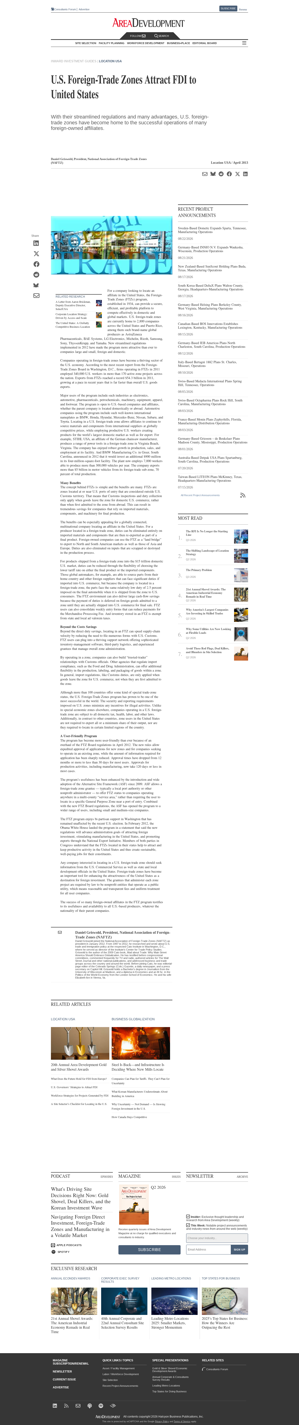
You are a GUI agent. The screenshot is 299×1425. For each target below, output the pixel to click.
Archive (242, 1176)
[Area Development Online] (108, 1416)
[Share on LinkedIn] (38, 244)
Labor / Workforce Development (121, 1374)
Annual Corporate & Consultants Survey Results (170, 1378)
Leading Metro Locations (166, 1385)
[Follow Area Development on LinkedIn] (56, 1406)
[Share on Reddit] (38, 275)
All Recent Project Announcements (200, 495)
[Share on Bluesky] (38, 286)
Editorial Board (204, 43)
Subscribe (228, 8)
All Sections (244, 43)
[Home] (79, 1406)
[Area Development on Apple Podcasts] (90, 1406)
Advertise (84, 9)
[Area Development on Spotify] (101, 1406)
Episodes (107, 1176)
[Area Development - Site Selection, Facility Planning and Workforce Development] (150, 22)
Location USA (110, 61)
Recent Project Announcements (120, 1385)
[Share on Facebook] (38, 265)
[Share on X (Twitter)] (38, 254)
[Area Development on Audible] (113, 1406)
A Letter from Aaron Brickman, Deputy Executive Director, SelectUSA (73, 305)
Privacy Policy (162, 1421)
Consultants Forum (65, 9)
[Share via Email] (38, 296)
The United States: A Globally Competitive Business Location (73, 324)
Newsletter (62, 1371)
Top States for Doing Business (169, 1391)
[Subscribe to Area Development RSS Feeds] (67, 1406)
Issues (176, 1176)
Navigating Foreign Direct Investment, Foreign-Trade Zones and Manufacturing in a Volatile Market (80, 1226)
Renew (243, 9)
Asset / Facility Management (119, 1368)
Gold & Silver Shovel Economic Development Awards (169, 1370)
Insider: (215, 1218)
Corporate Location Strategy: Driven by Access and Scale (71, 316)
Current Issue (64, 1379)
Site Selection (110, 1380)
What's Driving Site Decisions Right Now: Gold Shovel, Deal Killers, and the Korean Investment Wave (81, 1198)
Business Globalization (133, 1019)
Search (163, 36)
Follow (136, 36)
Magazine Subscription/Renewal (71, 1362)
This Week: (217, 1227)
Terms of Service (182, 1421)
